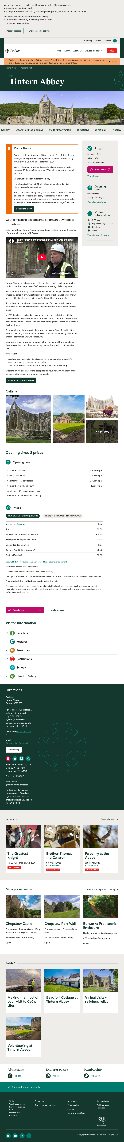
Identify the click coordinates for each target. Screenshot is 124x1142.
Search (108, 40)
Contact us (39, 1101)
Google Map (13, 749)
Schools (22, 667)
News (98, 40)
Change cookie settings (39, 31)
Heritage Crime (103, 1101)
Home (8, 68)
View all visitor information (98, 235)
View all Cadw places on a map (101, 889)
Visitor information (60, 129)
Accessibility (72, 1101)
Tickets (17, 1075)
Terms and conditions (76, 1113)
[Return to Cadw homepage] (12, 50)
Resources (23, 650)
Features (22, 641)
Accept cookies (14, 31)
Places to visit (26, 68)
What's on (101, 129)
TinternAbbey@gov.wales (18, 743)
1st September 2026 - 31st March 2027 (63, 515)
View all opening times (96, 202)
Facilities (22, 633)
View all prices (93, 176)
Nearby (117, 129)
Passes (55, 1075)
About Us (77, 50)
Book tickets (100, 169)
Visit (59, 50)
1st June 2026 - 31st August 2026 (23, 515)
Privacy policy (73, 1105)
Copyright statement (86, 1135)
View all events (108, 819)
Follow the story (24, 208)
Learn (67, 50)
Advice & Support (93, 50)
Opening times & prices (29, 129)
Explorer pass (57, 610)
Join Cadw (112, 51)
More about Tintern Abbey (21, 380)
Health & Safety (26, 676)
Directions (83, 129)
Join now (21, 524)
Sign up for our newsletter (46, 1105)
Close (114, 61)
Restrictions (24, 658)
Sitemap (70, 1109)
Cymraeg (88, 40)
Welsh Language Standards (103, 1106)
